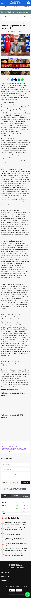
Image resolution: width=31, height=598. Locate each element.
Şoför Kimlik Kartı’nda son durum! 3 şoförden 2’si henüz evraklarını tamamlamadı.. (15, 554)
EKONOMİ (9, 23)
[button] (27, 594)
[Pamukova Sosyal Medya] (15, 3)
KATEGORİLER (6, 572)
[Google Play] (19, 590)
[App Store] (12, 590)
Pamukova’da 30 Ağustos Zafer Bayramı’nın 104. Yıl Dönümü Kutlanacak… (14, 539)
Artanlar (5, 495)
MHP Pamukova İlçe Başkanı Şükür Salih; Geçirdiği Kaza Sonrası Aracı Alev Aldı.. (16, 12)
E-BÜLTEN (4, 581)
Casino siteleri (5, 448)
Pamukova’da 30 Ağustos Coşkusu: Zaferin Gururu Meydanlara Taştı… (15, 523)
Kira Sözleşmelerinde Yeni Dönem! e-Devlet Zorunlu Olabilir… (15, 533)
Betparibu (10, 451)
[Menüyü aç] (2, 2)
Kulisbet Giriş (11, 446)
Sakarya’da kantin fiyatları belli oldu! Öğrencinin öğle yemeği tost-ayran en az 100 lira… (16, 549)
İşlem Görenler (25, 495)
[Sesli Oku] (8, 79)
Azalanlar (15, 495)
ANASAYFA (3, 23)
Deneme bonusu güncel (16, 448)
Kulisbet (4, 446)
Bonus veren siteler (20, 446)
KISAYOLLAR (5, 577)
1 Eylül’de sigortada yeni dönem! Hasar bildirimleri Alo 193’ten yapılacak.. (15, 528)
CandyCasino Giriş (11, 449)
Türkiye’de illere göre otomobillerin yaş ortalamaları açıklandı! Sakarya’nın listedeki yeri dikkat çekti (16, 544)
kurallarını (15, 482)
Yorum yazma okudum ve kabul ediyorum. (11, 483)
